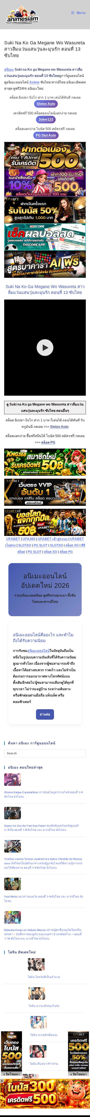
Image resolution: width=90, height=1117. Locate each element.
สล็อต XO (72, 545)
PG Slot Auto (46, 135)
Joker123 (46, 119)
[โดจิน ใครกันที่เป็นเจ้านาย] (44, 964)
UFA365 (29, 539)
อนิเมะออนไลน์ (38, 651)
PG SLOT (41, 545)
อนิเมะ (9, 69)
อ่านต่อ (45, 714)
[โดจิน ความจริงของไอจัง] (43, 993)
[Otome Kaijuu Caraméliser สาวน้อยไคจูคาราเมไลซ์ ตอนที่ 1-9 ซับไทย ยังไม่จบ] (44, 779)
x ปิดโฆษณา (78, 1074)
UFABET (13, 539)
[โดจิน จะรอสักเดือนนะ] (44, 1022)
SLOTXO (24, 545)
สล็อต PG (66, 551)
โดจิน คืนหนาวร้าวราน (44, 1063)
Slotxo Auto (46, 104)
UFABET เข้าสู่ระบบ (53, 539)
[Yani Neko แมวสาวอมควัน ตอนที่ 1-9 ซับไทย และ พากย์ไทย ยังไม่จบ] (44, 884)
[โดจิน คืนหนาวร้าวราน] (44, 1051)
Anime (34, 82)
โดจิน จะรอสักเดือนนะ (44, 1035)
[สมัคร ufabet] (45, 209)
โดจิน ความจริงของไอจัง (43, 1005)
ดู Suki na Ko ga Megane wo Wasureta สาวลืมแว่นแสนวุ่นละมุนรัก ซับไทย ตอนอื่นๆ (45, 407)
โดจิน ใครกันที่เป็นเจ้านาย (44, 977)
